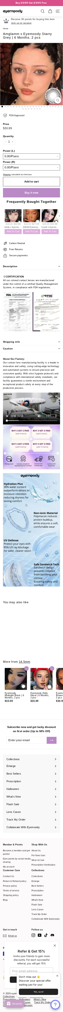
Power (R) (9, 162)
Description (10, 266)
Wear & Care (37, 860)
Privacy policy (10, 886)
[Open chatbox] (55, 1005)
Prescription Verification (43, 865)
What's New (37, 900)
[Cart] (50, 11)
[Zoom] (58, 100)
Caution (8, 348)
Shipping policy (11, 895)
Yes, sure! (39, 991)
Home (5, 28)
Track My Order (39, 914)
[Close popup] (57, 976)
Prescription (37, 890)
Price (6, 124)
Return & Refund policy (14, 881)
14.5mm (24, 661)
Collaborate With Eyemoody (45, 919)
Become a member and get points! (16, 852)
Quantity (8, 136)
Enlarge (35, 881)
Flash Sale (36, 904)
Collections (37, 876)
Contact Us (8, 876)
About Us (36, 850)
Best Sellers (37, 886)
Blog (5, 900)
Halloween (36, 895)
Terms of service (11, 890)
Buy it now (31, 192)
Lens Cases (37, 909)
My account (8, 867)
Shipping (7, 174)
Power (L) (9, 151)
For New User (38, 855)
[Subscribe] (52, 740)
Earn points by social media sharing (17, 860)
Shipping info (11, 341)
